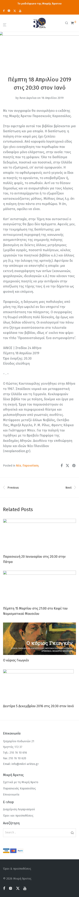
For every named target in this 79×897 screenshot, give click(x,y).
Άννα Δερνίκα (27, 98)
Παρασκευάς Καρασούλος (19, 788)
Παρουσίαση (30, 465)
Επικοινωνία (11, 794)
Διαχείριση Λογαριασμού (19, 809)
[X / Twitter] (14, 10)
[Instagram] (8, 10)
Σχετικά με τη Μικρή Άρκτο (20, 782)
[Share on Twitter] (67, 466)
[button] (72, 833)
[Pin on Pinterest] (74, 466)
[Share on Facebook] (62, 466)
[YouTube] (20, 10)
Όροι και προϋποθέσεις (18, 815)
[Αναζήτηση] (68, 23)
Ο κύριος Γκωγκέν (16, 660)
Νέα (18, 465)
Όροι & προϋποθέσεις (17, 868)
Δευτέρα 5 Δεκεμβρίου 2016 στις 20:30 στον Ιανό (38, 706)
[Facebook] (3, 10)
